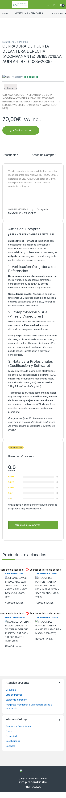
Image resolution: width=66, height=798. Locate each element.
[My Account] (55, 4)
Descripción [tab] (10, 155)
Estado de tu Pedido (16, 699)
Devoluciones (13, 741)
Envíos (9, 731)
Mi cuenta (11, 689)
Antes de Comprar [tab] (43, 155)
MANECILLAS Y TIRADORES (29, 13)
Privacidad (11, 736)
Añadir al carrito (22, 130)
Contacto (10, 746)
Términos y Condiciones (18, 726)
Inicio (5, 13)
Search (48, 4)
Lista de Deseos (14, 694)
